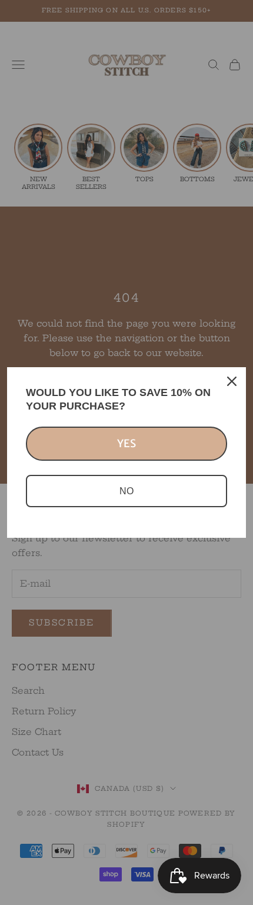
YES (126, 443)
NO (126, 491)
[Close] (232, 381)
